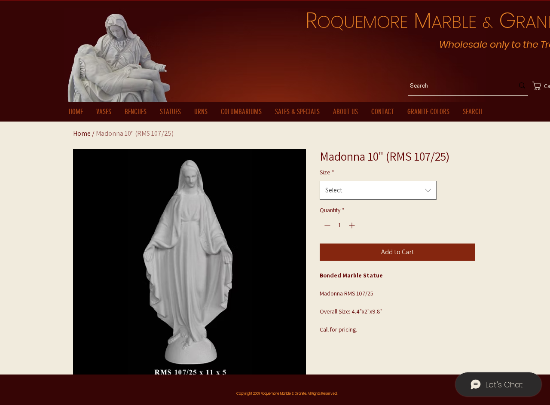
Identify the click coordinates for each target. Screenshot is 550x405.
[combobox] (378, 190)
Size (327, 172)
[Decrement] (326, 225)
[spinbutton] (339, 225)
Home (82, 133)
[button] (536, 86)
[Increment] (352, 225)
